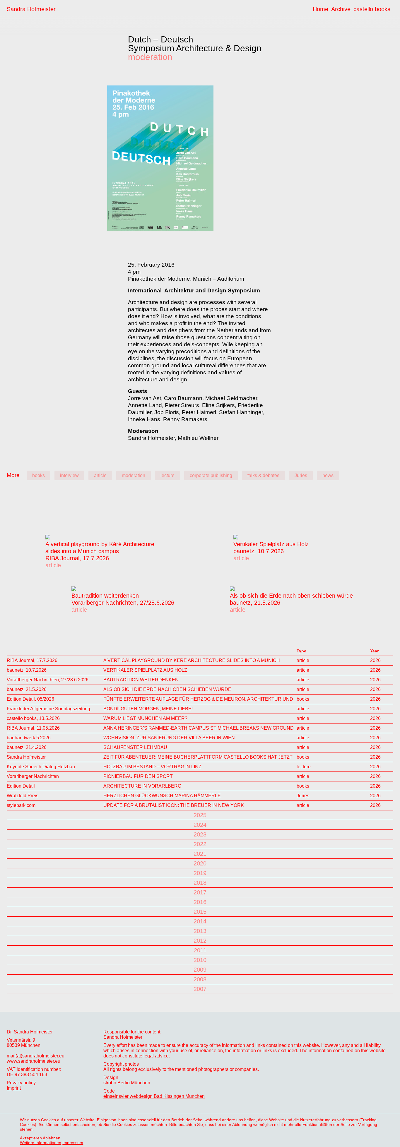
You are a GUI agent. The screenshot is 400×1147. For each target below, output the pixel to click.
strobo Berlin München (126, 1082)
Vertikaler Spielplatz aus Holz (271, 544)
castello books (371, 9)
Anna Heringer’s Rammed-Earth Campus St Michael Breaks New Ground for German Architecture (198, 728)
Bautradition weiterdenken (105, 595)
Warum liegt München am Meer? (145, 718)
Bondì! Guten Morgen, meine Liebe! (148, 708)
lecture (167, 475)
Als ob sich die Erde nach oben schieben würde (291, 595)
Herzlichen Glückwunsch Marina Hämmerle (162, 795)
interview (69, 475)
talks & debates (263, 475)
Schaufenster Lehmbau (135, 747)
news (328, 475)
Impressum (72, 1142)
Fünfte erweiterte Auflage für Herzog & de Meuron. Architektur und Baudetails (198, 699)
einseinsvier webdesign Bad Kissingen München (154, 1096)
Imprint (14, 1088)
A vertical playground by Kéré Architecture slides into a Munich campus (191, 660)
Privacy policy (21, 1082)
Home (320, 9)
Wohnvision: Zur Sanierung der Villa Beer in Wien (169, 737)
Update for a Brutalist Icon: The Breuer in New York (173, 805)
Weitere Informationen (40, 1142)
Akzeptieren (31, 1138)
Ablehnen (51, 1138)
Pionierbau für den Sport (138, 776)
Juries (301, 475)
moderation (150, 57)
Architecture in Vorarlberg (142, 785)
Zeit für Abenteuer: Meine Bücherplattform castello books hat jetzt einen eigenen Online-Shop (198, 757)
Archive (341, 9)
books (38, 475)
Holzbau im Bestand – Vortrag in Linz (152, 766)
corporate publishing (211, 475)
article (100, 475)
